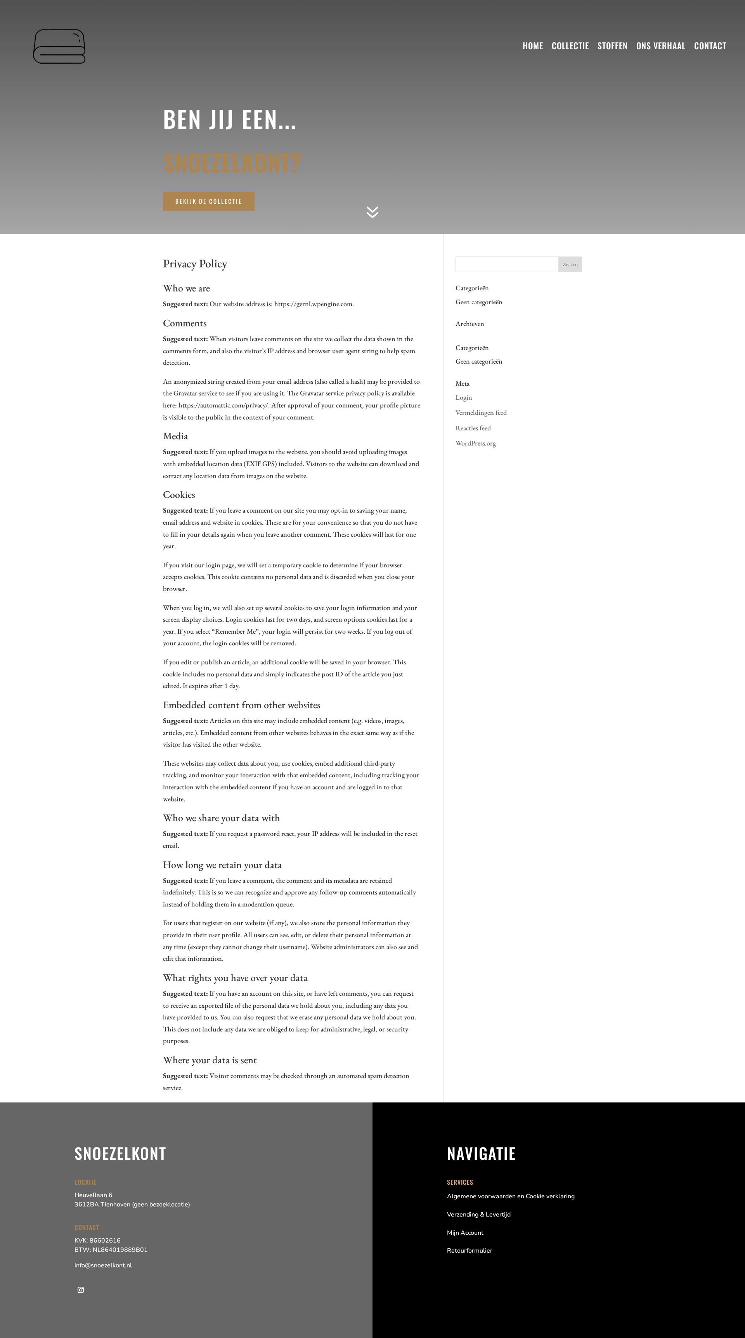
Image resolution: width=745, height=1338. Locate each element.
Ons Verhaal (661, 45)
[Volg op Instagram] (80, 1290)
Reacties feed (473, 427)
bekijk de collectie (208, 201)
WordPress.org (476, 442)
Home (533, 45)
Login (464, 397)
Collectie (570, 45)
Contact (710, 45)
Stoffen (613, 45)
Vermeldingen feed (481, 412)
